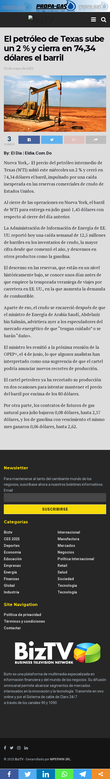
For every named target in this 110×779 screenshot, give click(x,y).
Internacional (69, 532)
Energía (10, 572)
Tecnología (67, 592)
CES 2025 (12, 539)
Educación (13, 559)
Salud (62, 572)
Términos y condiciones (24, 621)
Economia (12, 552)
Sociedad (66, 579)
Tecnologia (67, 585)
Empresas (12, 566)
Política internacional (76, 559)
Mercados (66, 546)
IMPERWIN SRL (60, 759)
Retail (62, 566)
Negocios (66, 552)
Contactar (12, 628)
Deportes (12, 546)
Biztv (8, 532)
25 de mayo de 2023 (19, 68)
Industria (11, 592)
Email (8, 490)
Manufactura (68, 539)
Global (9, 585)
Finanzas (11, 579)
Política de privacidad (22, 615)
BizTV (19, 759)
